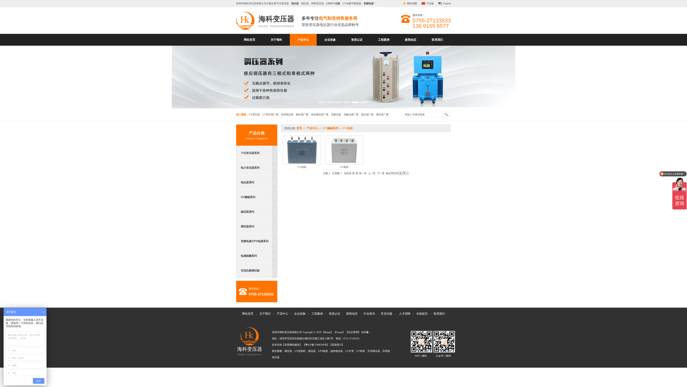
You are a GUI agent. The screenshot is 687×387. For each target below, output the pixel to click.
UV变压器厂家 (270, 114)
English (447, 3)
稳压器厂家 (302, 114)
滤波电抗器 (336, 351)
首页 (299, 128)
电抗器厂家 (367, 114)
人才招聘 (404, 313)
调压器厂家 (382, 114)
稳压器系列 (247, 211)
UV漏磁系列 (248, 197)
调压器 (288, 351)
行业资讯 (369, 313)
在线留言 (422, 313)
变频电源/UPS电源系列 (255, 241)
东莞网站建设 (291, 344)
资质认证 (357, 39)
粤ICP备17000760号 (316, 344)
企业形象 (330, 39)
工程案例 (383, 39)
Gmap (339, 332)
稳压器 (305, 3)
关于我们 (265, 313)
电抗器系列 (247, 182)
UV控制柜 (300, 351)
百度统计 (337, 344)
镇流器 (312, 351)
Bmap (327, 332)
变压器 (252, 3)
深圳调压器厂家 (319, 114)
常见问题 (386, 313)
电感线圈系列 (249, 255)
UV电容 (348, 128)
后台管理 (353, 332)
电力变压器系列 (250, 167)
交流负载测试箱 (250, 270)
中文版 (430, 3)
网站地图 (412, 3)
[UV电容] (302, 163)
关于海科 (276, 39)
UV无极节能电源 (351, 3)
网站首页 (249, 39)
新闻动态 (410, 39)
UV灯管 (349, 351)
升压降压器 (373, 351)
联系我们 (437, 39)
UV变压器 (254, 114)
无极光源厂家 (351, 114)
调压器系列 (247, 226)
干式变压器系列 (250, 152)
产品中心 (303, 39)
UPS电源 (323, 351)
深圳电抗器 (287, 114)
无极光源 (336, 114)
